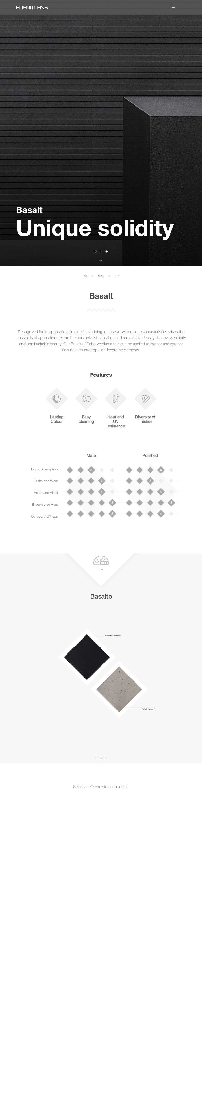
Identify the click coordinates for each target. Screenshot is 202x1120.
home (85, 276)
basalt (117, 276)
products (101, 276)
